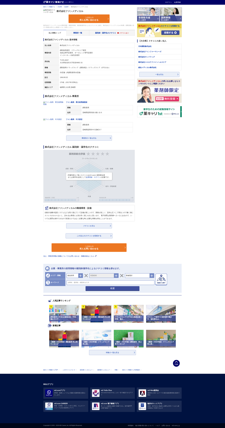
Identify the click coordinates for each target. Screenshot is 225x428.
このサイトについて (69, 370)
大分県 (60, 7)
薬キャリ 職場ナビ (49, 7)
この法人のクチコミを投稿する (89, 236)
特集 (116, 370)
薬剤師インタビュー (103, 370)
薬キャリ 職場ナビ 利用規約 (131, 370)
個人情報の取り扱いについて (144, 425)
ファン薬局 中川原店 (74, 119)
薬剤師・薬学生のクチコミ (112, 33)
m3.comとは (176, 425)
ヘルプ (158, 425)
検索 (112, 288)
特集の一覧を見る (112, 352)
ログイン (168, 2)
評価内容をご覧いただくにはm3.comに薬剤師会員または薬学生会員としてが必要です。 (89, 176)
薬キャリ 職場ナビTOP (50, 370)
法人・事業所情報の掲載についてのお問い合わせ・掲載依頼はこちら (69, 256)
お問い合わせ (166, 425)
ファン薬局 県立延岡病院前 (76, 102)
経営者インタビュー (86, 370)
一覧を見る (159, 74)
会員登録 (177, 2)
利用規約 (130, 425)
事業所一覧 (77, 33)
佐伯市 (66, 7)
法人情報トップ (55, 33)
